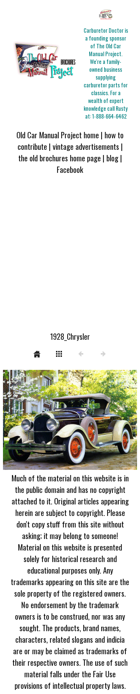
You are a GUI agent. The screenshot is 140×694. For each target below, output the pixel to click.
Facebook (70, 169)
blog (112, 158)
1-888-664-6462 (109, 116)
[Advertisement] (70, 257)
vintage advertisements (86, 146)
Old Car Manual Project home (57, 135)
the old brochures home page (59, 158)
